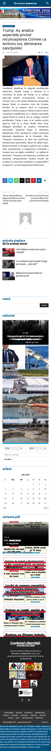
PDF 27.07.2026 (12, 540)
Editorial (8, 315)
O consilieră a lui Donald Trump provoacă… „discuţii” (31, 262)
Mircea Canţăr (18, 342)
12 (13, 494)
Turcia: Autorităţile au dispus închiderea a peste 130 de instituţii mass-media (13, 199)
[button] (47, 3)
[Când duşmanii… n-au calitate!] (25, 381)
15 (33, 494)
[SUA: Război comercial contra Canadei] (8, 252)
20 (21, 498)
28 (28, 503)
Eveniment (24, 715)
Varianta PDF (11, 516)
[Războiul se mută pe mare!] (25, 406)
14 (28, 494)
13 (21, 494)
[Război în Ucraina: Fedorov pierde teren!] (8, 276)
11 (5, 494)
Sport (18, 718)
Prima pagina (9, 713)
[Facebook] (22, 700)
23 (39, 498)
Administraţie (40, 713)
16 (39, 494)
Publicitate (39, 718)
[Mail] (28, 700)
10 (45, 489)
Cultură (10, 718)
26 (13, 503)
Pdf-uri (7, 537)
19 (13, 498)
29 (33, 503)
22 (33, 498)
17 (45, 494)
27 (21, 503)
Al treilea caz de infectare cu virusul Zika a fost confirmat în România (37, 198)
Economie (14, 715)
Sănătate (34, 715)
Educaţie (43, 715)
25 (5, 503)
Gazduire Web (36, 722)
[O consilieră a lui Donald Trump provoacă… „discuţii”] (8, 264)
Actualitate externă (25, 22)
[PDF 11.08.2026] (25, 558)
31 (45, 503)
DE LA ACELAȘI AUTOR (14, 243)
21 (28, 498)
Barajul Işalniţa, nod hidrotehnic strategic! (25, 338)
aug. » (46, 508)
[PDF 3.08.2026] (25, 583)
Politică (6, 715)
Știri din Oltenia (27, 718)
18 (5, 498)
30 (39, 503)
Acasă (4, 22)
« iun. (5, 508)
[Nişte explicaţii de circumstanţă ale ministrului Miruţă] (25, 357)
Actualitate (12, 22)
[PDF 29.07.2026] (25, 607)
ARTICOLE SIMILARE (13, 240)
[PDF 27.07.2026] (25, 632)
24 (45, 498)
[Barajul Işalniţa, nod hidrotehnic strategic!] (25, 431)
